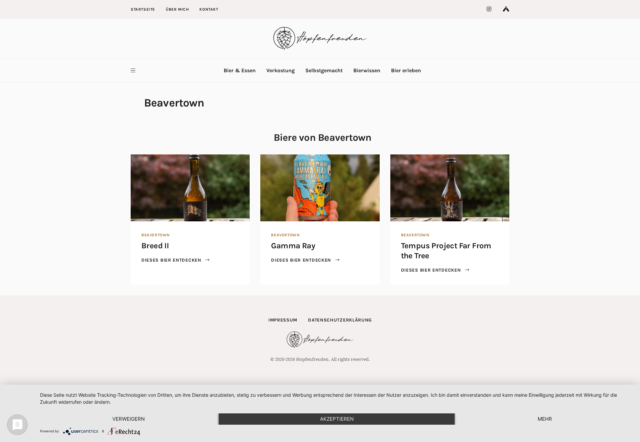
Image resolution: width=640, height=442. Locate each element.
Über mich (177, 9)
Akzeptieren (337, 419)
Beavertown (155, 235)
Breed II (155, 245)
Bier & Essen (240, 70)
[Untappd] (506, 9)
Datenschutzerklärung (340, 320)
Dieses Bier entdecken (172, 260)
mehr (545, 419)
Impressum (282, 320)
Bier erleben (406, 70)
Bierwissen (366, 70)
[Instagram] (489, 9)
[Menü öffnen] (133, 71)
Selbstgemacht (324, 70)
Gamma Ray (293, 245)
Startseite (143, 9)
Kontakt (208, 9)
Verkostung (280, 70)
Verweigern (128, 419)
